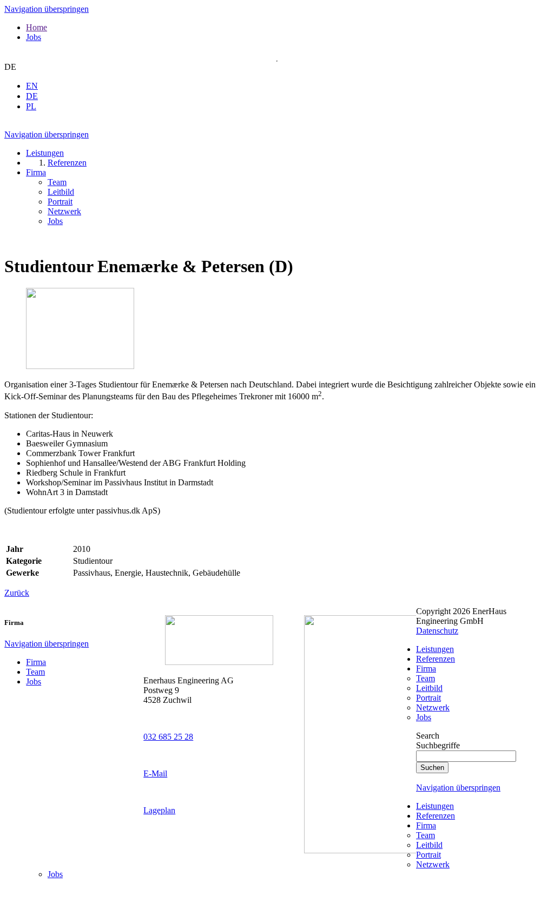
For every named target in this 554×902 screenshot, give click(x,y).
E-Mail (155, 773)
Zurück (16, 592)
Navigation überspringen (46, 9)
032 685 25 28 (168, 736)
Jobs (33, 37)
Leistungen (435, 649)
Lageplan (159, 810)
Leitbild (429, 688)
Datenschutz (437, 630)
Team (35, 671)
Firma (36, 662)
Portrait (428, 697)
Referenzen (435, 658)
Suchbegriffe (438, 745)
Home (36, 27)
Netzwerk (433, 707)
